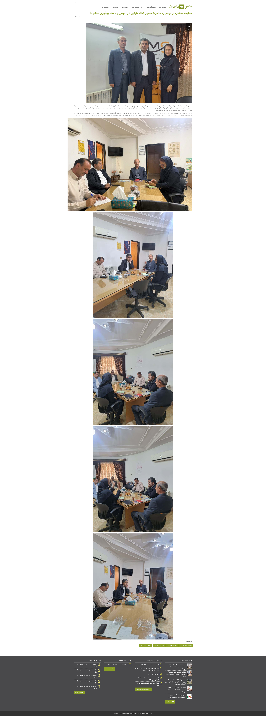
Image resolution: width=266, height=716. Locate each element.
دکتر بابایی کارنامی (159, 645)
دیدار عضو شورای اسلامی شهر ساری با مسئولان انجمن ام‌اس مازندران (177, 667)
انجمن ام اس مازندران (186, 645)
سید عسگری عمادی (172, 645)
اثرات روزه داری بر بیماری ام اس (149, 664)
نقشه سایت (105, 7)
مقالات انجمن (109, 669)
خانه (83, 16)
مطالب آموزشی (151, 7)
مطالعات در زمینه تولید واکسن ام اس (117, 664)
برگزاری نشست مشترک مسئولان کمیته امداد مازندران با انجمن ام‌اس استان (176, 674)
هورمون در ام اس (153, 674)
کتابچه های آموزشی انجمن (142, 689)
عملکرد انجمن (78, 692)
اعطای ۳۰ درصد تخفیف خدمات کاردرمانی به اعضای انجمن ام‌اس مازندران (176, 690)
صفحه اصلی (162, 7)
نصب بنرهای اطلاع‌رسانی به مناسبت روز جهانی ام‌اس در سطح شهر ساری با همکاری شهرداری (175, 682)
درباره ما (115, 7)
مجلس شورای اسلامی (145, 645)
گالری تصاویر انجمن (136, 7)
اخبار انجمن (124, 7)
